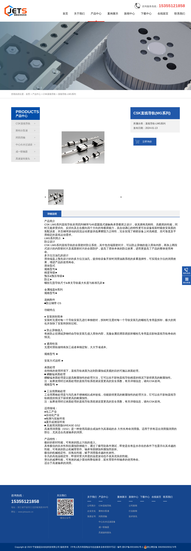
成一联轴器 (25, 151)
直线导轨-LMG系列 (67, 94)
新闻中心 (129, 13)
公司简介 (91, 505)
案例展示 (112, 13)
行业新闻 (133, 511)
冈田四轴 (25, 137)
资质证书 (91, 516)
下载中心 (146, 13)
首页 (65, 13)
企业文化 (91, 511)
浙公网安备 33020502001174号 (161, 547)
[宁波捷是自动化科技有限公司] (15, 10)
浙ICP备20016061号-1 (132, 547)
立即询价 (147, 141)
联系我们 (179, 13)
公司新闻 (133, 505)
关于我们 (79, 13)
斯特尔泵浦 (25, 130)
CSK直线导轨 (49, 94)
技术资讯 (133, 516)
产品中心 (96, 13)
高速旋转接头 (25, 158)
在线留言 (163, 13)
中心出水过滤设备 (25, 145)
